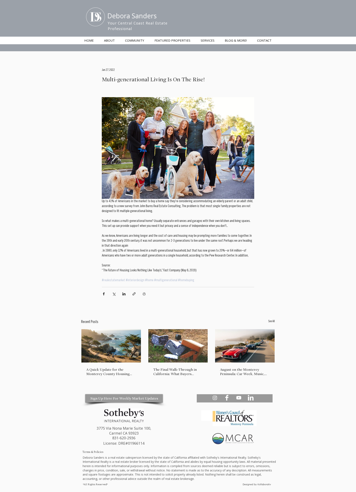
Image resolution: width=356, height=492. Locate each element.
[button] (208, 40)
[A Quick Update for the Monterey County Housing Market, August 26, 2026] (111, 346)
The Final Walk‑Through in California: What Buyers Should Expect (175, 371)
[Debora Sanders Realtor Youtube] (239, 398)
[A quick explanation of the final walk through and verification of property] (178, 346)
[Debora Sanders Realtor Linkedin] (251, 398)
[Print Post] (144, 294)
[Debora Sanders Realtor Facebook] (227, 398)
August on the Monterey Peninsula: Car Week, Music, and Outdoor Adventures (242, 371)
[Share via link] (134, 294)
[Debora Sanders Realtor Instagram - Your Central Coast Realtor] (215, 398)
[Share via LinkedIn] (124, 294)
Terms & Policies (92, 452)
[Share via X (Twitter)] (114, 294)
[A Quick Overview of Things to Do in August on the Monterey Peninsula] (245, 346)
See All (271, 321)
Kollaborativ (265, 484)
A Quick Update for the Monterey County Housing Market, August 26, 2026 (108, 371)
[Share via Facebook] (104, 294)
